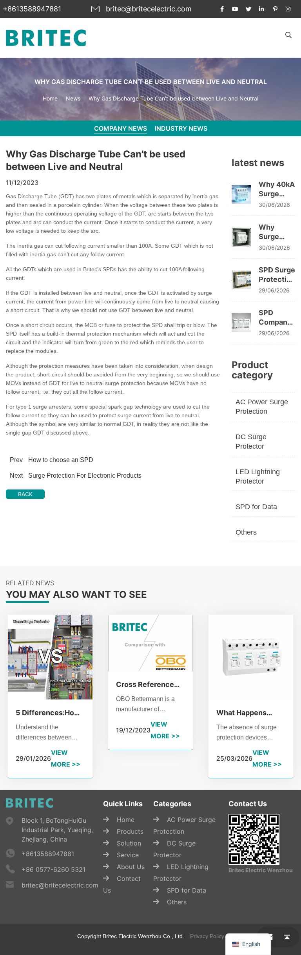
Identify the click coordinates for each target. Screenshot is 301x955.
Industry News (181, 128)
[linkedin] (261, 9)
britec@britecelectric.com (149, 9)
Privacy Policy (207, 936)
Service (128, 855)
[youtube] (235, 9)
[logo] (46, 37)
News (73, 98)
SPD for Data (256, 507)
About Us (131, 867)
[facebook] (221, 9)
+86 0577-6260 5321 (53, 869)
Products (130, 831)
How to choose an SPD (60, 460)
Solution (129, 843)
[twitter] (248, 9)
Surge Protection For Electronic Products (84, 475)
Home (50, 98)
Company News (120, 128)
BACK (25, 494)
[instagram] (288, 9)
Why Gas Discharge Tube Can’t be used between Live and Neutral (173, 98)
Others (246, 532)
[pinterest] (275, 9)
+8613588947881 (32, 9)
